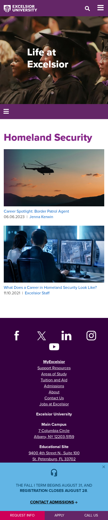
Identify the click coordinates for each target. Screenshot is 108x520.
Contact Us (54, 398)
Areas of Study (54, 374)
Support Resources (54, 368)
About (54, 392)
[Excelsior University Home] (18, 6)
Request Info (22, 515)
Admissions (54, 386)
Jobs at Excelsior (54, 404)
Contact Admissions (52, 502)
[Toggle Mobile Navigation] (102, 8)
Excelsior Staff (37, 293)
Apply (59, 515)
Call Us (91, 515)
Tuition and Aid (54, 380)
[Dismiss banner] (103, 467)
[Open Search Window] (87, 8)
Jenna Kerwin (41, 216)
